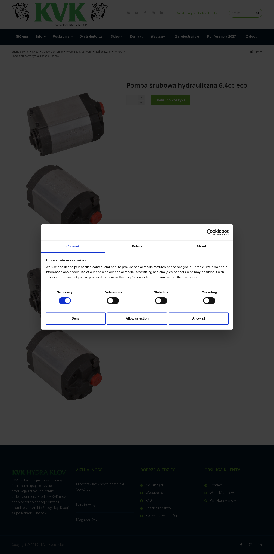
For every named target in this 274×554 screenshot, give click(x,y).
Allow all (198, 318)
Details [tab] (137, 246)
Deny (75, 318)
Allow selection (137, 318)
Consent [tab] (72, 246)
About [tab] (201, 246)
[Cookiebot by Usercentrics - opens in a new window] (210, 232)
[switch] (113, 300)
